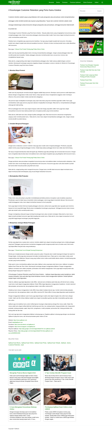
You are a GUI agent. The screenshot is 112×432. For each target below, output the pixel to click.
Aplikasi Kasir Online (27, 343)
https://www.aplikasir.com (20, 320)
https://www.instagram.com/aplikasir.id (25, 326)
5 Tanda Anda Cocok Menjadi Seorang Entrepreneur (28, 250)
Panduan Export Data (86, 80)
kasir (22, 345)
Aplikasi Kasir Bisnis (14, 343)
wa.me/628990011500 (14, 333)
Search (99, 11)
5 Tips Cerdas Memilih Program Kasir (58, 373)
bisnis (69, 343)
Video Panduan (87, 2)
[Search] (102, 2)
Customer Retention (14, 345)
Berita (58, 2)
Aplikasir (63, 343)
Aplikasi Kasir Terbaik (53, 343)
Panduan (65, 2)
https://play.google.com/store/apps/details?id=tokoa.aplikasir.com (35, 331)
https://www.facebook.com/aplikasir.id (24, 324)
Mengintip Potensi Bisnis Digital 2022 (23, 373)
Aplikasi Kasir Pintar (40, 343)
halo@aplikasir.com (17, 322)
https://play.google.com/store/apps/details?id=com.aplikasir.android (37, 328)
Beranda (51, 2)
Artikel (96, 2)
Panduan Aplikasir (75, 2)
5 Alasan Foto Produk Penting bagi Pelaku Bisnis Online (30, 49)
